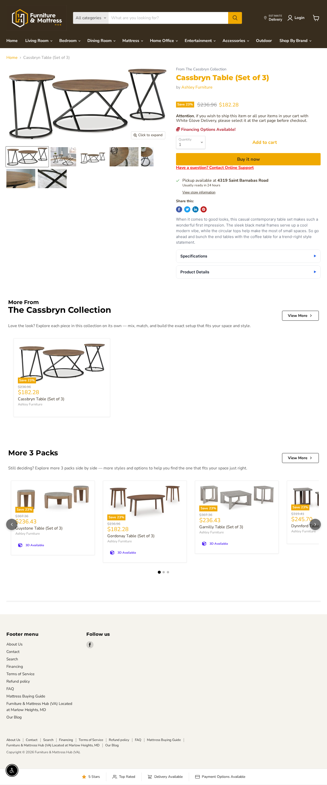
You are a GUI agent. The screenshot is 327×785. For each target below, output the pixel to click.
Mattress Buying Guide (25, 696)
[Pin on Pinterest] (204, 209)
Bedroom (68, 41)
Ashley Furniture (197, 87)
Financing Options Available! (208, 129)
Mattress (131, 41)
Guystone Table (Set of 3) (39, 528)
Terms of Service (20, 673)
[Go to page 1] (159, 572)
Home (12, 41)
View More (297, 315)
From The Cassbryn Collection (201, 69)
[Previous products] (11, 524)
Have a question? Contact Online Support (215, 167)
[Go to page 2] (163, 572)
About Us (14, 644)
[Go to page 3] (168, 572)
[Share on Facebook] (179, 209)
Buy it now (248, 159)
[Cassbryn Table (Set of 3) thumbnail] (27, 157)
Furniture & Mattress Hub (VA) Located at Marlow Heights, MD (53, 745)
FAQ (10, 688)
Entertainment (199, 41)
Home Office (162, 41)
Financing (14, 666)
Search (12, 659)
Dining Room (100, 41)
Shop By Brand (294, 41)
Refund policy (18, 681)
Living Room (37, 41)
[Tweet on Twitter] (187, 209)
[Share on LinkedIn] (195, 209)
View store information (198, 192)
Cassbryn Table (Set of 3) (41, 399)
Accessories (234, 41)
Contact (12, 651)
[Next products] (315, 524)
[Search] (235, 18)
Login (300, 17)
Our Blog (14, 717)
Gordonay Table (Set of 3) (131, 536)
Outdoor (264, 41)
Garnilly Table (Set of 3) (221, 527)
